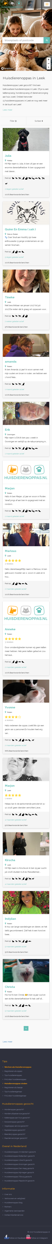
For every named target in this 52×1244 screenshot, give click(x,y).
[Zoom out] (49, 64)
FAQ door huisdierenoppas (15, 1079)
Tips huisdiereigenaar (13, 1092)
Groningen (11, 434)
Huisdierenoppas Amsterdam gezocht (20, 1152)
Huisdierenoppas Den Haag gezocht (19, 1168)
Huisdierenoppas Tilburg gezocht (18, 1177)
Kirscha (10, 860)
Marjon (10, 785)
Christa (10, 987)
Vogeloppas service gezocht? (16, 1126)
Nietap (9, 161)
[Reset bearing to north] (49, 67)
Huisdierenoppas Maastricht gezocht (19, 1181)
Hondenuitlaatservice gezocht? (17, 1114)
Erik (7, 429)
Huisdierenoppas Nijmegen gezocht (19, 1172)
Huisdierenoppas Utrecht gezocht (18, 1160)
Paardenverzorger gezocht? (15, 1138)
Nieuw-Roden (12, 234)
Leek (9, 302)
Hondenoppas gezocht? (14, 1109)
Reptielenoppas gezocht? (14, 1130)
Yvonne (10, 707)
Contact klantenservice (13, 1215)
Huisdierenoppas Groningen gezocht (19, 1164)
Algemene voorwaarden (14, 1211)
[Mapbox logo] (7, 68)
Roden (9, 366)
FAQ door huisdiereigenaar (15, 1096)
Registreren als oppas (13, 1071)
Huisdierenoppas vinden (15, 1083)
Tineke (10, 297)
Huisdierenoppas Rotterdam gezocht (19, 1156)
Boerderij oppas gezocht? (14, 1134)
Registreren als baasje (13, 1087)
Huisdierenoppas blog (13, 1203)
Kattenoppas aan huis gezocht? (17, 1118)
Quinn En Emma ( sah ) (20, 229)
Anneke (10, 629)
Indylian (10, 918)
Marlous (10, 551)
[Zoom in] (49, 60)
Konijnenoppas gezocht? (14, 1122)
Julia (8, 155)
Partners (7, 1207)
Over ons (8, 1194)
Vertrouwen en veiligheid (14, 1198)
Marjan (10, 488)
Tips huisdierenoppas (13, 1075)
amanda (11, 361)
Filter (12, 121)
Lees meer (7, 110)
